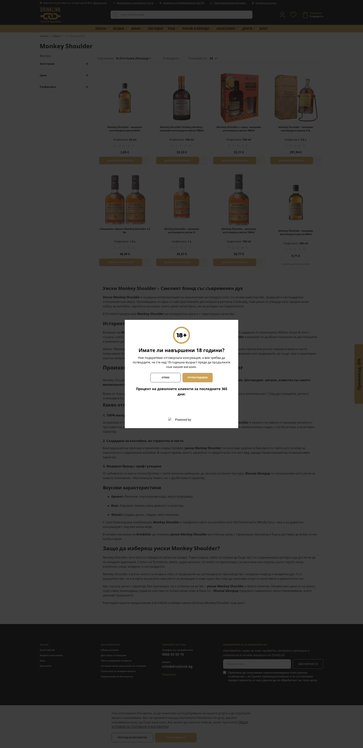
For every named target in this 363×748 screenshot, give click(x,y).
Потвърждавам (198, 377)
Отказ (165, 377)
